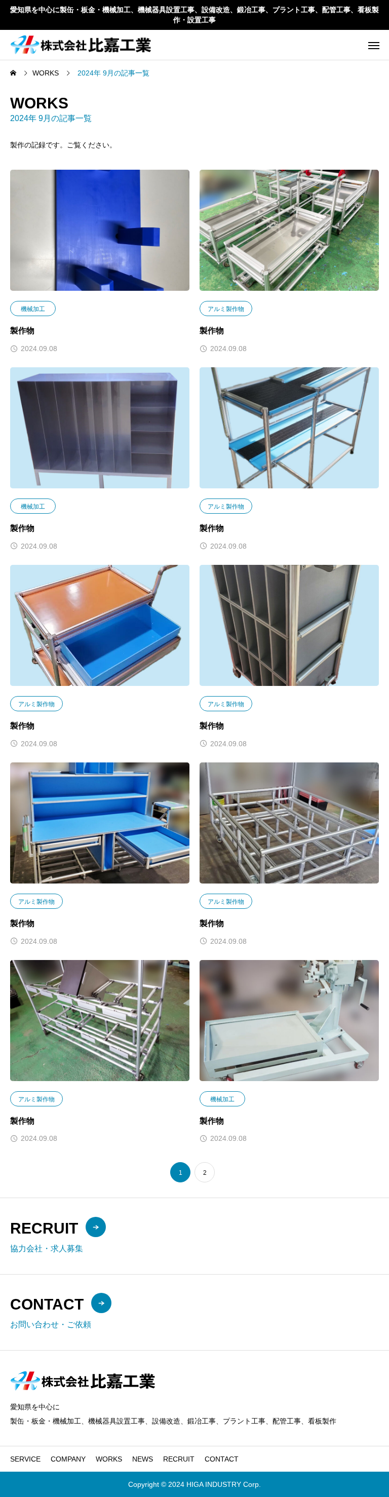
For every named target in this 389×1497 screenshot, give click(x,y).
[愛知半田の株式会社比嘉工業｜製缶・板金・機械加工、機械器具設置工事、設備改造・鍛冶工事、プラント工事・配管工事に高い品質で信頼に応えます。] (81, 45)
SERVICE (25, 1459)
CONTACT (222, 1459)
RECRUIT (178, 1459)
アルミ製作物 (226, 309)
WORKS (109, 1459)
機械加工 (33, 309)
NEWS (142, 1459)
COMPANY (68, 1459)
